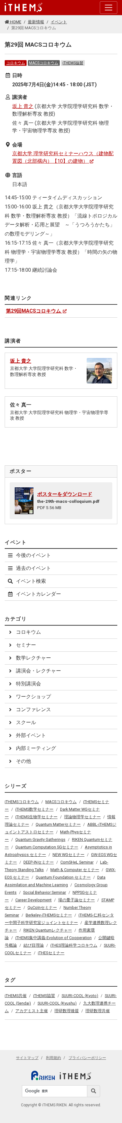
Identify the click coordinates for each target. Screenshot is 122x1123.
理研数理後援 (66, 1010)
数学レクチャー (33, 658)
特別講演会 (28, 684)
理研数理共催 (97, 1010)
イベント (59, 22)
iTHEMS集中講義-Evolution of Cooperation (53, 937)
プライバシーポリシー (87, 1058)
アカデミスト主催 (31, 1010)
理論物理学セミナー (82, 816)
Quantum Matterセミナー (58, 824)
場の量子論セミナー (76, 900)
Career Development (33, 900)
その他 (23, 761)
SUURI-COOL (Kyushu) (57, 1003)
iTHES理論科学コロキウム (73, 945)
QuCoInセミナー (42, 907)
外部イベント (31, 735)
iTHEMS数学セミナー (34, 809)
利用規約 (53, 1058)
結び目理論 (33, 945)
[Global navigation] (23, 7)
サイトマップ (27, 1058)
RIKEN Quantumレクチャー (47, 930)
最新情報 (36, 22)
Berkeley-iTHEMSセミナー (49, 915)
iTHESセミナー (51, 952)
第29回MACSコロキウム (33, 311)
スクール (26, 722)
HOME (15, 22)
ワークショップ (33, 697)
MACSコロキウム (43, 63)
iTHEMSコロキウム (22, 801)
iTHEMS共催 (16, 995)
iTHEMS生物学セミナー (36, 816)
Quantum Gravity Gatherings (40, 839)
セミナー (26, 645)
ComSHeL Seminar (77, 862)
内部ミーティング (36, 748)
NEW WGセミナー (68, 854)
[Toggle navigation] (108, 7)
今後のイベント (33, 555)
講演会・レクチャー (38, 671)
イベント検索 (31, 581)
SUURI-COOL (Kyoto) (80, 995)
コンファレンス (33, 709)
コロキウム (15, 63)
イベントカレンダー (38, 594)
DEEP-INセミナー (38, 862)
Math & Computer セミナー (74, 869)
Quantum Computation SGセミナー (46, 847)
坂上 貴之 (22, 106)
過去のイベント (33, 568)
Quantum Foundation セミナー (63, 877)
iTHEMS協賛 (73, 63)
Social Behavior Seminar (44, 892)
